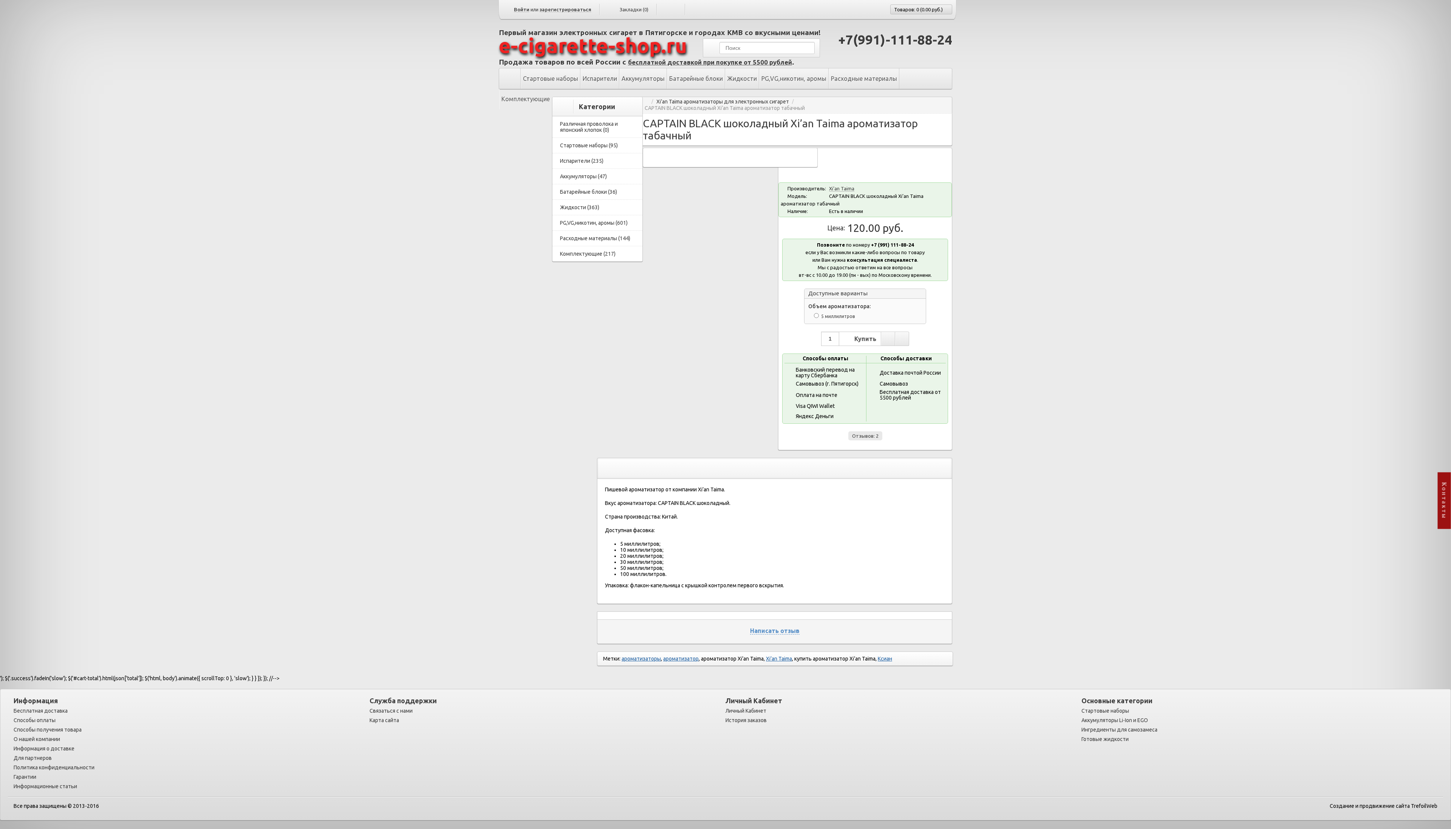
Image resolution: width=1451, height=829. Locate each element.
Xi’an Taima (841, 188)
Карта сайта (384, 720)
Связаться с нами (391, 711)
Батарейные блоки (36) (588, 192)
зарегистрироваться (565, 9)
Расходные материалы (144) (595, 238)
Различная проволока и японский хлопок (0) (589, 127)
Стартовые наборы (550, 78)
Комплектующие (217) (588, 254)
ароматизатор (681, 659)
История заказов (746, 720)
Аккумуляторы (643, 78)
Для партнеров (33, 758)
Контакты (1444, 500)
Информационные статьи (45, 786)
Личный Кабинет (746, 711)
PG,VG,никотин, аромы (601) (594, 223)
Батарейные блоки (696, 78)
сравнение (902, 339)
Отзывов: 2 (865, 435)
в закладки (888, 339)
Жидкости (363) (579, 207)
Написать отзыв (775, 630)
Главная (645, 102)
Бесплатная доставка (41, 711)
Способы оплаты (35, 720)
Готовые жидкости (1105, 739)
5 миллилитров (838, 316)
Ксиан (885, 659)
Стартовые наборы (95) (589, 145)
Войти (521, 9)
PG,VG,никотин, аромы (793, 78)
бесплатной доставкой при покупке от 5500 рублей (710, 62)
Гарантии (25, 777)
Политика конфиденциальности (54, 767)
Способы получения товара (48, 730)
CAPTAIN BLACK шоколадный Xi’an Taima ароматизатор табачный (725, 108)
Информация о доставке (44, 749)
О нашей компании (37, 739)
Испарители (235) (581, 161)
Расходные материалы (864, 78)
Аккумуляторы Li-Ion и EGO (1114, 720)
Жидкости (742, 78)
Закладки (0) (634, 9)
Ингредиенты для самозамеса (1119, 730)
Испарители (600, 78)
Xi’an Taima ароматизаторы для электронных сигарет (722, 102)
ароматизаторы (641, 659)
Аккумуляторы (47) (583, 176)
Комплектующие (525, 99)
